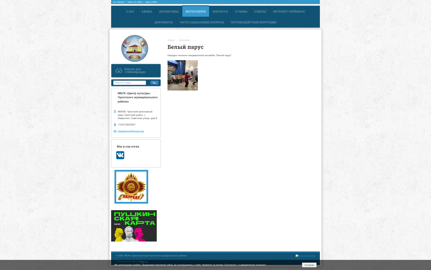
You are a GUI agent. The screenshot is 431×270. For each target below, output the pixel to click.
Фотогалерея (196, 11)
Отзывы (241, 11)
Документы (164, 22)
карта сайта (151, 2)
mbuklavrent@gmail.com (131, 131)
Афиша (146, 11)
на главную (118, 2)
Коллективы (169, 11)
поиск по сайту (134, 2)
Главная (171, 40)
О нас (130, 11)
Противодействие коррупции (253, 22)
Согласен (309, 265)
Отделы (260, 11)
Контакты (220, 11)
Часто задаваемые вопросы (202, 22)
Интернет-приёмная (289, 11)
